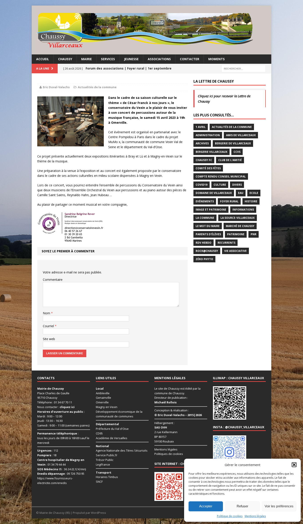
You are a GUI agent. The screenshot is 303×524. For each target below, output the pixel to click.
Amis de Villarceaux (241, 135)
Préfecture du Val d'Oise (112, 429)
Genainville (103, 398)
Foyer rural (229, 201)
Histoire (251, 201)
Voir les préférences (279, 506)
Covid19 (201, 185)
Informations (243, 209)
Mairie (86, 59)
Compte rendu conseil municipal (221, 176)
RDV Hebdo (203, 243)
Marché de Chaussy (240, 226)
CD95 (99, 433)
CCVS (237, 152)
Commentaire (53, 279)
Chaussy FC (204, 160)
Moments (216, 59)
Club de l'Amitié (230, 160)
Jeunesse (131, 59)
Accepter (205, 506)
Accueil (42, 59)
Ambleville (103, 393)
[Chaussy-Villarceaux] (151, 30)
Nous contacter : (56, 407)
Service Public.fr (106, 455)
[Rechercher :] (243, 68)
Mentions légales (255, 516)
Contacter (189, 59)
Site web (49, 339)
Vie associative (235, 251)
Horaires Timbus (107, 477)
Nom (47, 313)
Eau (240, 193)
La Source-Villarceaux (237, 218)
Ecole (254, 193)
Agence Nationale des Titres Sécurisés (122, 450)
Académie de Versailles (111, 438)
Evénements (205, 201)
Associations (159, 59)
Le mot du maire (208, 226)
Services (108, 59)
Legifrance (103, 464)
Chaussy (65, 59)
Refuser (242, 506)
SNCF (99, 482)
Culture (220, 185)
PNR (253, 234)
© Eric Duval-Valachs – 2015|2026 (178, 415)
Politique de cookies (229, 516)
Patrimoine (235, 234)
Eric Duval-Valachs (56, 87)
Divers (237, 185)
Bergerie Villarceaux (211, 152)
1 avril (201, 127)
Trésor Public (104, 460)
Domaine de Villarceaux (214, 193)
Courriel (49, 326)
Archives (202, 143)
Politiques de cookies (168, 454)
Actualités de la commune (97, 87)
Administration (208, 135)
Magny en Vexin (106, 407)
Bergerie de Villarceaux (233, 143)
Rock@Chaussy (207, 251)
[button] (294, 464)
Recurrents (226, 243)
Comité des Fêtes (208, 168)
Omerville (102, 402)
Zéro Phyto (204, 259)
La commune (205, 218)
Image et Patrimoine (211, 209)
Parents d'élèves (208, 234)
